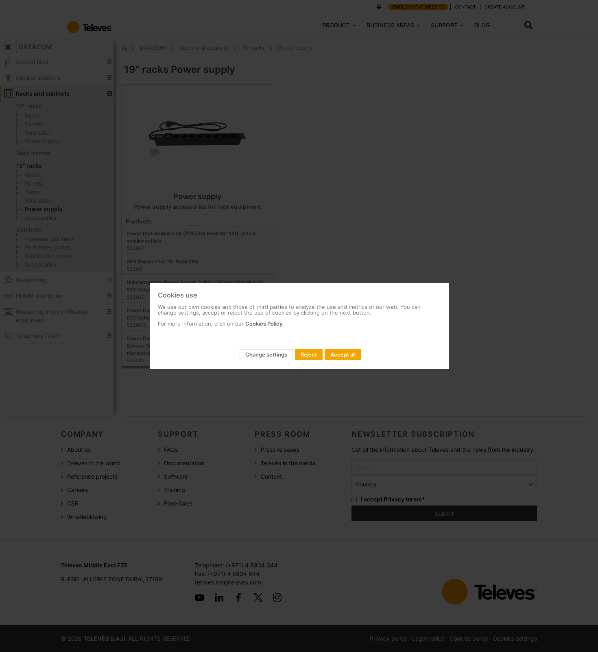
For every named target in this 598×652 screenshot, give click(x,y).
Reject (309, 354)
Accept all (343, 354)
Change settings (266, 354)
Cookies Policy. (264, 323)
